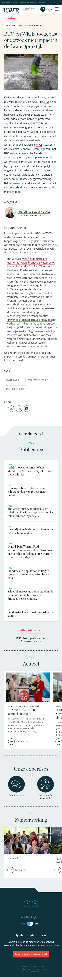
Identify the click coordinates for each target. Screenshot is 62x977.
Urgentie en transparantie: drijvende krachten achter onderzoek (29, 317)
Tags (7, 371)
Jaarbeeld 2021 (15, 388)
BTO (46, 102)
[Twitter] (11, 408)
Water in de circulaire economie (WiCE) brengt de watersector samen (31, 262)
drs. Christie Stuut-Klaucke (34, 211)
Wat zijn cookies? (37, 2)
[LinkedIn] (19, 408)
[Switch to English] (30, 924)
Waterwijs (12, 379)
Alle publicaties (31, 630)
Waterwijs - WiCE (38, 379)
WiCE (39, 144)
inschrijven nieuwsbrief (31, 954)
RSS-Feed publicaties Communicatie (31, 639)
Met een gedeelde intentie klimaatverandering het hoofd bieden (29, 291)
